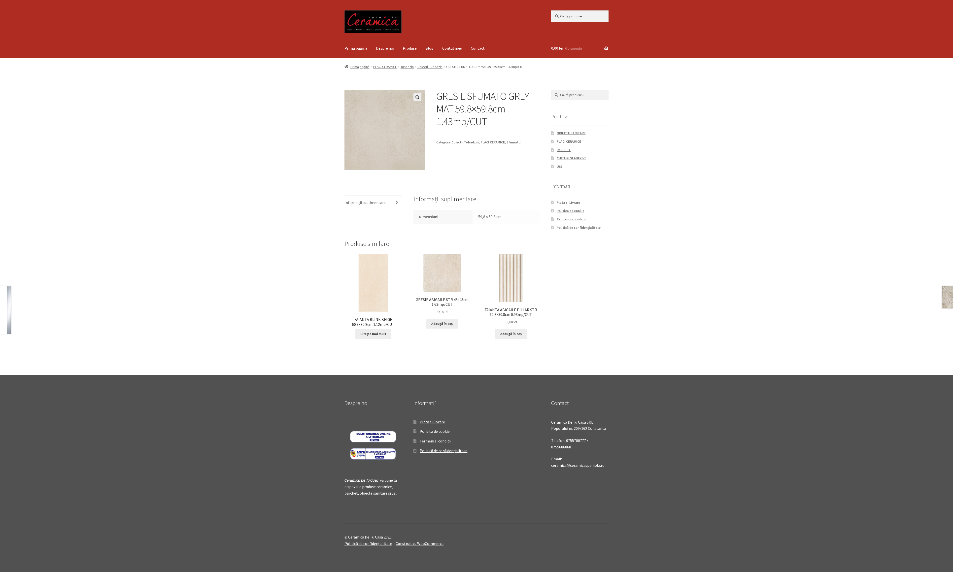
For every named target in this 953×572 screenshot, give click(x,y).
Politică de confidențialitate (579, 227)
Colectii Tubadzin (429, 67)
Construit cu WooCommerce (419, 543)
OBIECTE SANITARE (571, 133)
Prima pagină (355, 48)
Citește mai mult (373, 334)
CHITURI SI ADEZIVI (571, 158)
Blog (429, 48)
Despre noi (385, 48)
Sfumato (513, 142)
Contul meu (452, 48)
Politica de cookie (570, 210)
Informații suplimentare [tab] (365, 202)
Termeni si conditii (571, 219)
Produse (410, 48)
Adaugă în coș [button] (442, 323)
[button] (417, 97)
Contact (478, 48)
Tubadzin (407, 67)
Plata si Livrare (568, 202)
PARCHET (564, 150)
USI (559, 166)
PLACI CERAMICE (385, 67)
